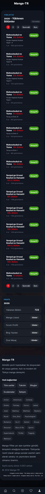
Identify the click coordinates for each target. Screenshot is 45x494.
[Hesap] (39, 490)
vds (42, 475)
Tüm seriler (9, 385)
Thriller (21, 433)
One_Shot (16, 416)
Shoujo (36, 422)
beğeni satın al (16, 475)
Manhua (15, 411)
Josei (6, 411)
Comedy (29, 400)
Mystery (37, 411)
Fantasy (16, 405)
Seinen (26, 422)
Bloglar (33, 385)
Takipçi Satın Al (7, 475)
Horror (26, 405)
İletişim (22, 392)
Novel (6, 416)
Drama (6, 405)
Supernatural (9, 433)
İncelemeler (9, 392)
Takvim (22, 385)
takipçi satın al (39, 473)
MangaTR (33, 35)
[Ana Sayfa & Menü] (5, 490)
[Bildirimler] (31, 490)
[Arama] (14, 490)
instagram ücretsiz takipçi (16, 473)
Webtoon (7, 439)
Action (6, 400)
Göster (34, 317)
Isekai (35, 405)
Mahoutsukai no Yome (14, 36)
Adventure (17, 400)
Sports (31, 428)
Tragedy (31, 433)
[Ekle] (22, 490)
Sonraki (26, 27)
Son (35, 27)
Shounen (7, 428)
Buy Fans (37, 475)
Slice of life (19, 428)
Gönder (34, 340)
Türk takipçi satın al (29, 473)
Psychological (30, 416)
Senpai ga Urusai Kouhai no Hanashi (15, 178)
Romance (7, 422)
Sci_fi (17, 422)
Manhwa (26, 411)
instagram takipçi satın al (27, 475)
